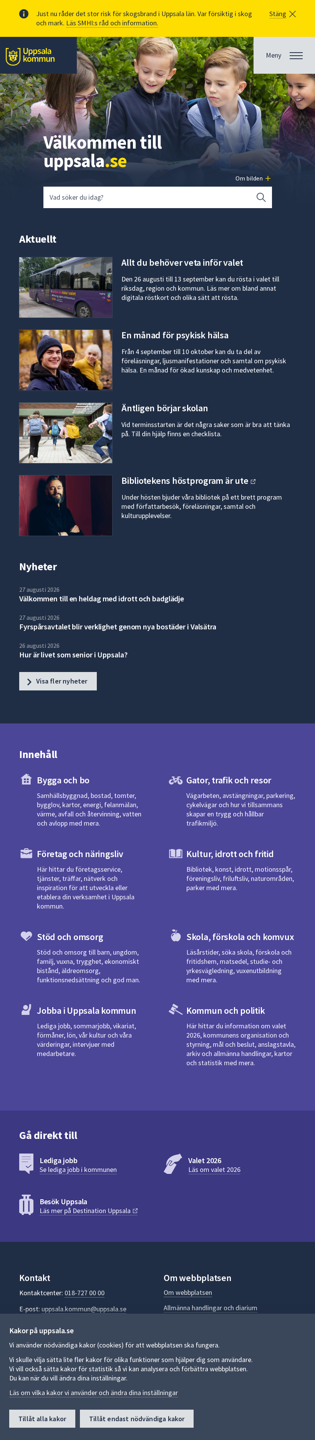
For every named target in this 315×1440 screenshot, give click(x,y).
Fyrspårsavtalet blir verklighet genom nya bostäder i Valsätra (117, 626)
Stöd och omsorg (70, 937)
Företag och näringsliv (80, 854)
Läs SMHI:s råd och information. (112, 22)
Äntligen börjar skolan (164, 408)
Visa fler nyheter (61, 681)
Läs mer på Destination (86, 1210)
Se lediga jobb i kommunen (78, 1169)
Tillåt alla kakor (42, 1418)
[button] (282, 13)
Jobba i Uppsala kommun (86, 1010)
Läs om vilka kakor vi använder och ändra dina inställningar (93, 1392)
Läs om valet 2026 (214, 1169)
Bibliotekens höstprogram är (185, 481)
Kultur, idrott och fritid (230, 854)
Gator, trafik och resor (228, 780)
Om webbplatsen (188, 1292)
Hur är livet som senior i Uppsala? (73, 654)
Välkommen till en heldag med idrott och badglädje (101, 598)
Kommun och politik (225, 1010)
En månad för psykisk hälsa (175, 335)
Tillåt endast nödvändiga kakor (136, 1418)
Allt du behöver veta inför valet (182, 262)
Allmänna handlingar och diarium (210, 1307)
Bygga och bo (63, 780)
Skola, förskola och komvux (240, 937)
